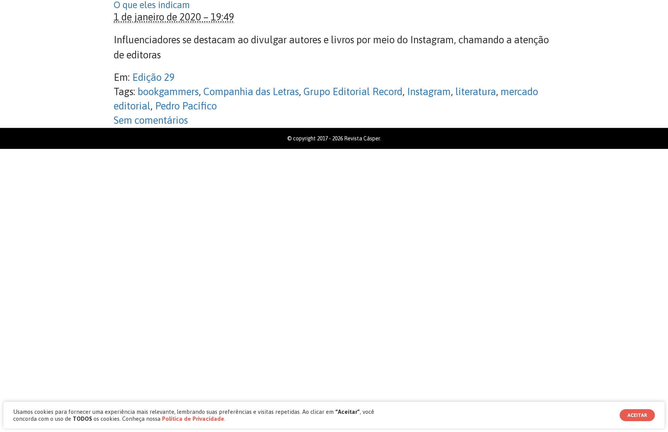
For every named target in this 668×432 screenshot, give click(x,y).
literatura (475, 91)
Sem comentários (151, 120)
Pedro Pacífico (186, 106)
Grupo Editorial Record (352, 91)
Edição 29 (153, 77)
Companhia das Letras (251, 91)
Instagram (429, 91)
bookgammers (168, 91)
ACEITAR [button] (637, 415)
